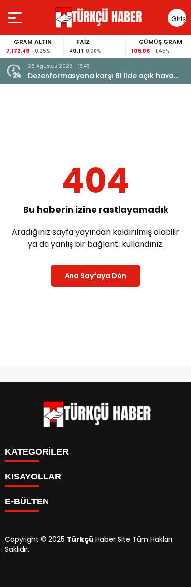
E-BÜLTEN (27, 501)
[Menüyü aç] (16, 17)
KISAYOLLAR (33, 476)
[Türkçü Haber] (97, 17)
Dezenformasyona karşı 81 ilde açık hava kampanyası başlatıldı (101, 76)
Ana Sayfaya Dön (95, 276)
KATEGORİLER (37, 452)
